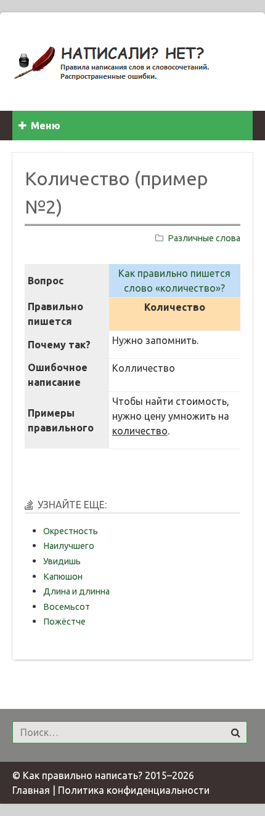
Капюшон (63, 577)
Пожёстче (64, 621)
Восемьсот (66, 607)
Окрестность (70, 531)
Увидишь (62, 561)
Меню (45, 125)
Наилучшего (68, 546)
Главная (31, 790)
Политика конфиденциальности (134, 790)
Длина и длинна (76, 591)
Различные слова (204, 238)
